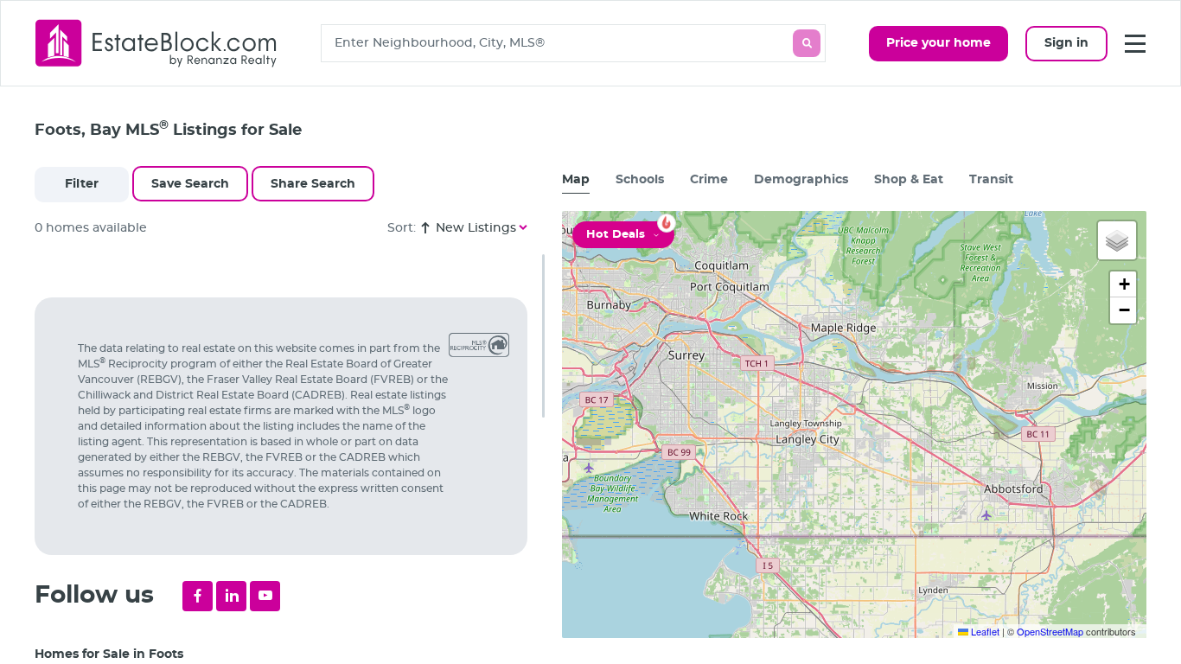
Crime (709, 180)
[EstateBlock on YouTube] (265, 596)
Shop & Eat (908, 180)
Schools (640, 180)
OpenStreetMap (1050, 631)
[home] (156, 43)
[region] (290, 459)
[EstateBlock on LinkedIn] (231, 596)
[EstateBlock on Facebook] (197, 596)
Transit (991, 180)
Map (576, 180)
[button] (1117, 240)
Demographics (801, 180)
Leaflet (983, 631)
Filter (82, 184)
